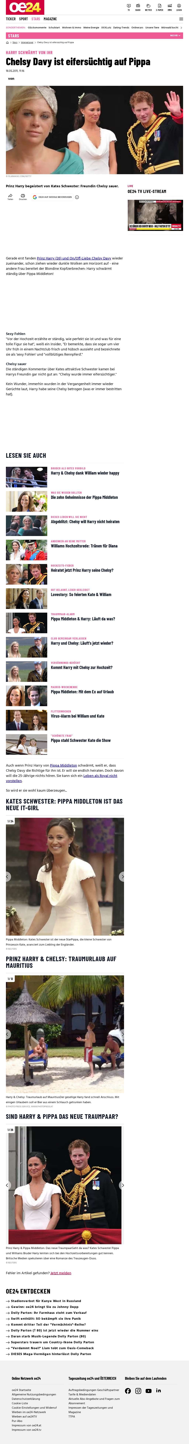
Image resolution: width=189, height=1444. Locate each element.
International (27, 42)
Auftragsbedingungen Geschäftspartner (93, 1390)
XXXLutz (106, 27)
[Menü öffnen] (181, 19)
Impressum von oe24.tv (26, 1430)
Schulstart (54, 27)
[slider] (146, 225)
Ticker (11, 19)
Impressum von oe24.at (26, 1425)
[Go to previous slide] (6, 877)
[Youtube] (149, 1391)
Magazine (50, 19)
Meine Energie (91, 27)
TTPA (71, 1416)
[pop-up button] (171, 225)
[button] (134, 225)
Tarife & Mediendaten (82, 1394)
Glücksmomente (37, 27)
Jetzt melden (60, 1273)
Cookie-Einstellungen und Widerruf (34, 1408)
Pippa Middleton (63, 766)
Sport (23, 19)
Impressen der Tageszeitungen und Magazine (90, 1410)
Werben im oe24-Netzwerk (29, 1412)
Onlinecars (137, 27)
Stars (36, 19)
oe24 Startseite (21, 1390)
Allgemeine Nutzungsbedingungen (34, 1394)
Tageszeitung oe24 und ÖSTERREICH (92, 1378)
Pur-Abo (17, 1421)
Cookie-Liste (20, 1403)
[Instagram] (138, 1391)
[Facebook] (128, 1391)
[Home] (7, 42)
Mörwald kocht (169, 27)
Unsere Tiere (152, 27)
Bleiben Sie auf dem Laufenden (145, 1378)
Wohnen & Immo (71, 27)
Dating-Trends (121, 27)
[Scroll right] (181, 28)
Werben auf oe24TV (24, 1416)
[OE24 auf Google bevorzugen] (77, 197)
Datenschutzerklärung (26, 1399)
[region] (65, 884)
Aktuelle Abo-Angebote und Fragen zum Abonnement (94, 1401)
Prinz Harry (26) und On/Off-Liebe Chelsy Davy (74, 258)
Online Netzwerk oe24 (26, 1378)
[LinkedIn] (159, 1391)
